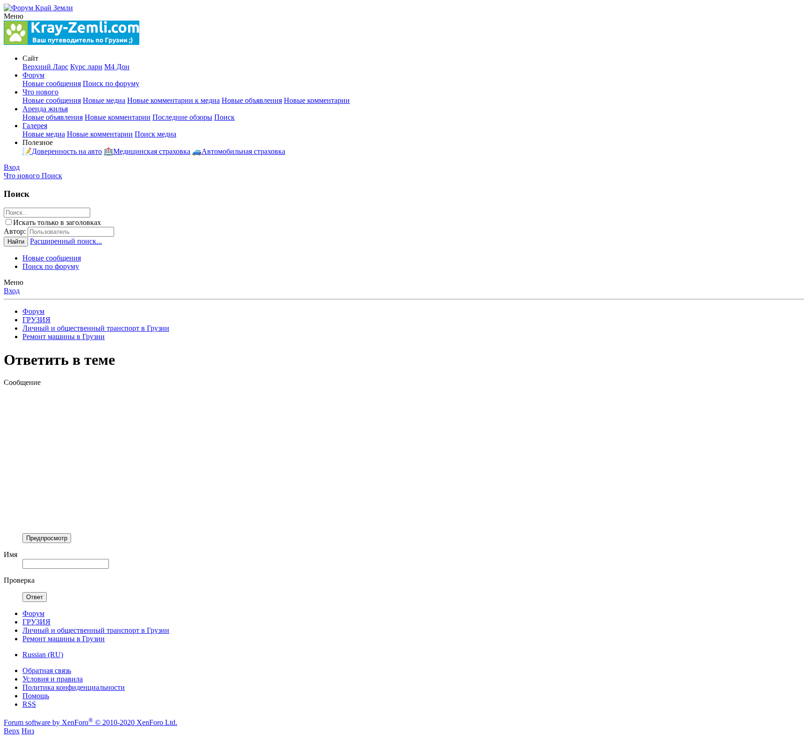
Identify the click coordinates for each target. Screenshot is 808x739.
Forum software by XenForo (90, 722)
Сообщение (22, 382)
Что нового (40, 92)
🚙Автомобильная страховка (238, 151)
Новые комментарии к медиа (173, 100)
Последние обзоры (182, 117)
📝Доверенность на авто (62, 151)
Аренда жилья (45, 109)
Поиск (224, 117)
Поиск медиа (155, 134)
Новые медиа (104, 100)
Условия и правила (52, 679)
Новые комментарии (317, 100)
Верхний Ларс (45, 67)
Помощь (35, 696)
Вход (12, 291)
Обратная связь (46, 670)
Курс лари (86, 67)
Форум (33, 75)
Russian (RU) (42, 655)
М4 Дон (117, 67)
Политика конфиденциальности (73, 687)
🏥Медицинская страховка (147, 151)
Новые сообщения (51, 83)
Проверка (19, 580)
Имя (10, 554)
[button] (13, 16)
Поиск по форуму (111, 83)
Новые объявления (252, 100)
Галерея (34, 126)
